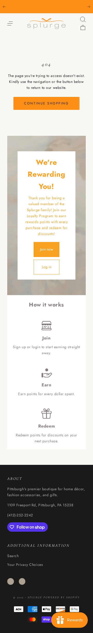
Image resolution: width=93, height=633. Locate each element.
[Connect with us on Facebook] (22, 581)
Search (13, 555)
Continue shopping (46, 103)
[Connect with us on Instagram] (11, 581)
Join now (46, 249)
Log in (46, 266)
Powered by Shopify (61, 597)
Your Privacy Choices (25, 564)
